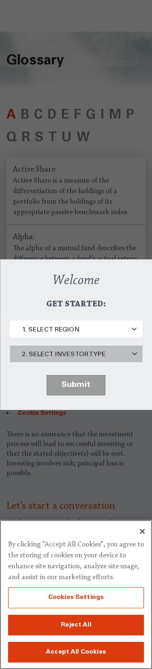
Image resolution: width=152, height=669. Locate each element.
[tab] (11, 116)
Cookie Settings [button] (42, 413)
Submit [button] (76, 385)
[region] (76, 594)
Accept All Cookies (76, 652)
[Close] (142, 531)
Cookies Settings (76, 597)
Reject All (76, 625)
